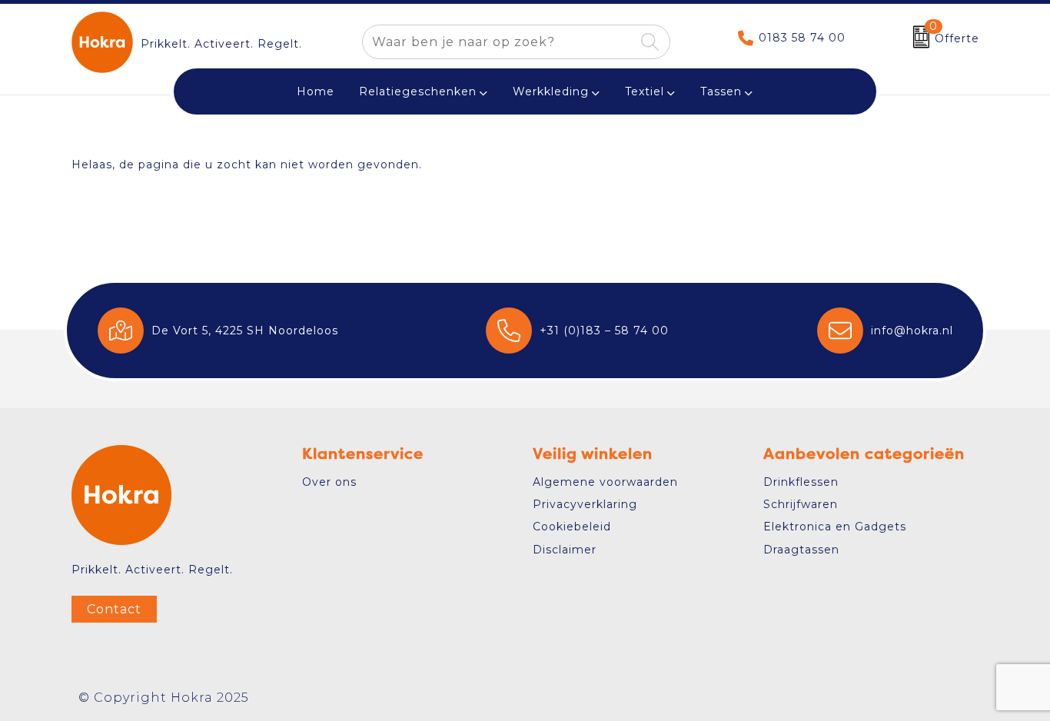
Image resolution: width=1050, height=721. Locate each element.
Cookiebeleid (572, 526)
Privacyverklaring (585, 504)
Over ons (329, 482)
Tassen (721, 91)
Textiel (644, 91)
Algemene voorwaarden (605, 482)
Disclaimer (564, 550)
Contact (114, 609)
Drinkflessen (801, 482)
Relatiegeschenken (418, 91)
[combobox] (498, 41)
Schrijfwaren (800, 504)
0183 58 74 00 (802, 37)
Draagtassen (801, 550)
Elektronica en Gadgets (834, 526)
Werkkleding (551, 91)
